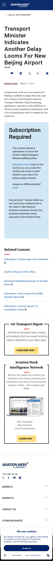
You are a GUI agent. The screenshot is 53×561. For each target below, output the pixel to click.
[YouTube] (14, 478)
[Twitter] (3, 478)
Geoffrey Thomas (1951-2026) (19, 272)
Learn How (25, 438)
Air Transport (23, 15)
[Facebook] (9, 478)
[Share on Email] (12, 74)
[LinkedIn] (20, 478)
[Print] (47, 74)
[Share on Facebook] (38, 74)
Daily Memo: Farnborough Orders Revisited (26, 259)
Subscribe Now (25, 350)
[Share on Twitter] (29, 74)
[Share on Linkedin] (21, 74)
